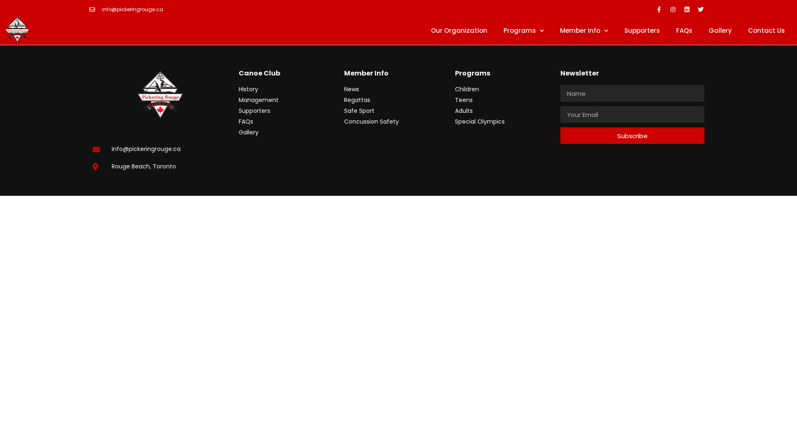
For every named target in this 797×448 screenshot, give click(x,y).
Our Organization (459, 30)
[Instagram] (673, 9)
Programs (520, 30)
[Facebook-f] (659, 9)
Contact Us (766, 30)
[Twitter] (701, 9)
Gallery (720, 30)
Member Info (580, 30)
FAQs (684, 30)
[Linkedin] (687, 9)
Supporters (642, 30)
